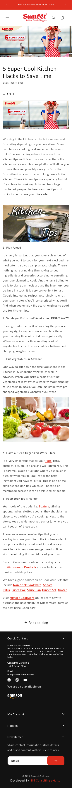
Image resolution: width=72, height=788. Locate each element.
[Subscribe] (55, 760)
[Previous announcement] (7, 5)
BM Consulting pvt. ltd (45, 780)
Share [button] (10, 93)
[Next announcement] (65, 5)
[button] (7, 18)
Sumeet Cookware (22, 597)
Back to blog (38, 623)
